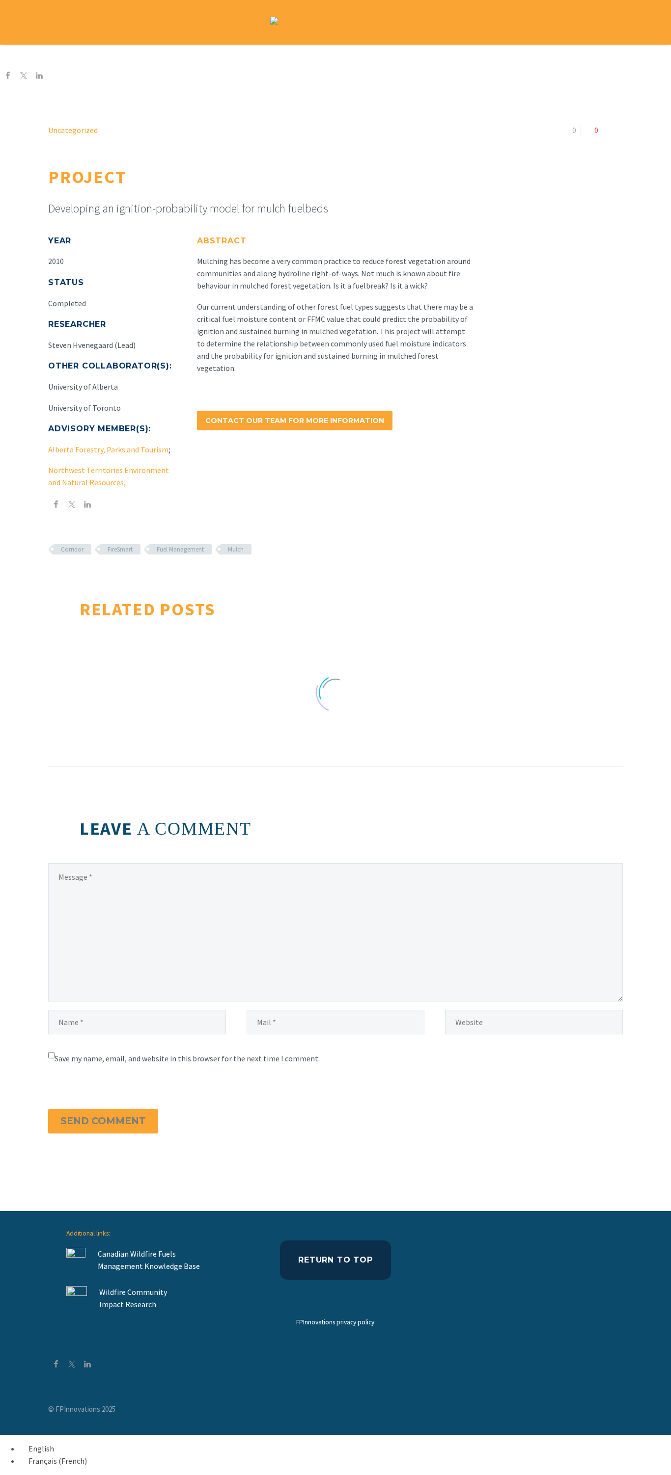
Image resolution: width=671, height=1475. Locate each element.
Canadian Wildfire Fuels (137, 1254)
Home (226, 56)
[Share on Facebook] (8, 76)
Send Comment (103, 1121)
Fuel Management (180, 549)
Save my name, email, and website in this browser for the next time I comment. (187, 1058)
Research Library (360, 56)
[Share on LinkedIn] (39, 76)
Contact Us (434, 56)
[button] (641, 22)
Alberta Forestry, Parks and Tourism (108, 449)
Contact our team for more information (294, 420)
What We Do (282, 56)
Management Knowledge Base (149, 1266)
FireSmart (120, 549)
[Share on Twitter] (23, 76)
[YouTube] (620, 1410)
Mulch (236, 549)
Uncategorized (73, 130)
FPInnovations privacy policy (335, 1322)
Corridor (72, 549)
